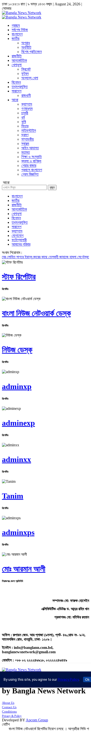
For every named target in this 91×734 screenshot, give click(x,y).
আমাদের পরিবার (21, 244)
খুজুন (52, 187)
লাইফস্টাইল (28, 130)
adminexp (18, 423)
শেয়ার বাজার (28, 165)
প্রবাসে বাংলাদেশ (31, 170)
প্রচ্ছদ (16, 25)
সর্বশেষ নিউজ (20, 30)
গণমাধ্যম (27, 109)
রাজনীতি (17, 56)
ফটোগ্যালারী (19, 240)
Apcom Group (37, 720)
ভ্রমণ (24, 135)
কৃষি (23, 122)
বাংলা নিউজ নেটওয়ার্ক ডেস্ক (36, 313)
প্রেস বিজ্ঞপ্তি (30, 174)
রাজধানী (26, 95)
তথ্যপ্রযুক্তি (20, 87)
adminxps (18, 532)
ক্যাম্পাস (26, 104)
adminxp (17, 386)
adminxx (16, 459)
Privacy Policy (68, 679)
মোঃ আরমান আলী (23, 568)
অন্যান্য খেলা (29, 78)
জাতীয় (15, 38)
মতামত (25, 152)
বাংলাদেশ (17, 34)
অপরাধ (25, 43)
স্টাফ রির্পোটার (19, 276)
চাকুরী (24, 113)
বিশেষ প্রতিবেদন (31, 52)
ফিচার (24, 126)
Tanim (12, 496)
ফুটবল (25, 74)
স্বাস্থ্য (25, 144)
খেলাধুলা (17, 65)
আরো (15, 100)
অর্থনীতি (26, 47)
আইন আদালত (30, 148)
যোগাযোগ (18, 235)
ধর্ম (23, 117)
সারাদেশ (16, 91)
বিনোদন (16, 82)
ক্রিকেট (26, 69)
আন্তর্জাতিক (19, 60)
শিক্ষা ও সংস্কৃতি (31, 157)
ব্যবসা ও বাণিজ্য (31, 161)
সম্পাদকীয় (27, 139)
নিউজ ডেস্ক (17, 349)
